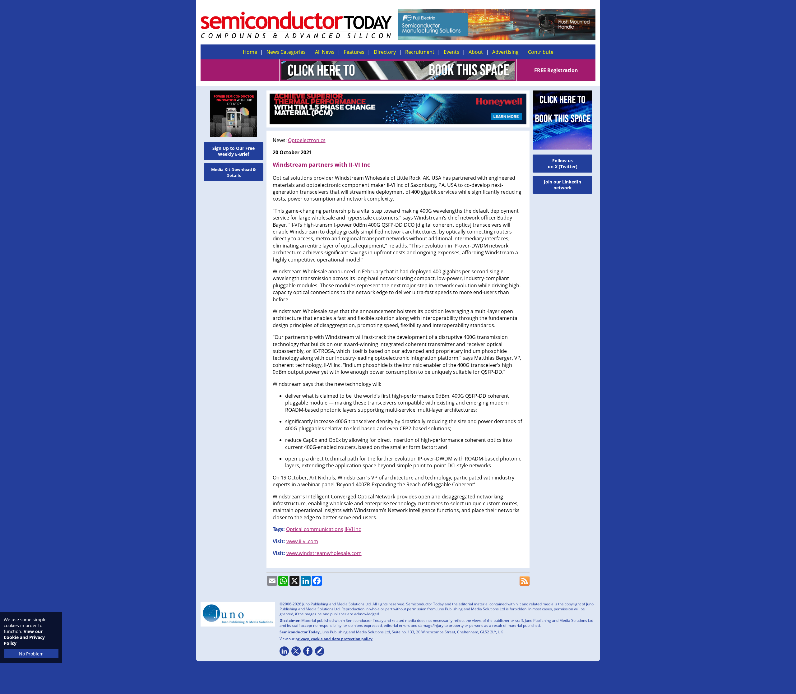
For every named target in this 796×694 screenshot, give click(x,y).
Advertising (505, 52)
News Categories (286, 52)
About (476, 52)
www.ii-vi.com (302, 541)
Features (354, 52)
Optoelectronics (307, 140)
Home (250, 52)
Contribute (540, 52)
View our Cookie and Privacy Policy (24, 637)
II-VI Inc (353, 529)
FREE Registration (556, 70)
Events (451, 52)
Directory (385, 52)
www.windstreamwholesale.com (324, 553)
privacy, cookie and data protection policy (334, 638)
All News (325, 52)
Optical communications (314, 529)
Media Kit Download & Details (233, 172)
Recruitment (419, 52)
